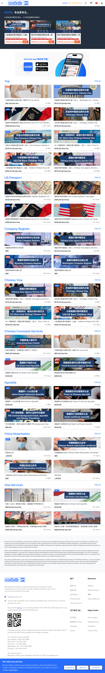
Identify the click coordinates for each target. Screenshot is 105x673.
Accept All (95, 667)
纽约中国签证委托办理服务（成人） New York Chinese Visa (68, 36)
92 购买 (97, 103)
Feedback (73, 626)
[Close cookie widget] (102, 661)
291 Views (47, 376)
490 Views (47, 507)
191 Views (47, 199)
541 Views (96, 199)
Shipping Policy (93, 622)
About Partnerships (95, 590)
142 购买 (97, 148)
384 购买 (97, 171)
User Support (93, 617)
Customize (69, 667)
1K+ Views (96, 222)
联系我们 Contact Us (77, 622)
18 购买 (97, 404)
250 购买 (48, 171)
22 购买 (97, 126)
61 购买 (48, 148)
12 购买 (48, 478)
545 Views (96, 273)
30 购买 (48, 103)
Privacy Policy (75, 599)
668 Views (47, 273)
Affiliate (90, 586)
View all (97, 81)
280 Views (96, 529)
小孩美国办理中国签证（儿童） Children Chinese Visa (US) (16, 36)
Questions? (74, 594)
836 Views (47, 427)
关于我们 (73, 617)
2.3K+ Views (46, 126)
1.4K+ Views (47, 353)
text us (19, 608)
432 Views (96, 478)
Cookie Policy (13, 670)
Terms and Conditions (78, 603)
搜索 (89, 594)
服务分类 (73, 590)
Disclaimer (91, 626)
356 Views (47, 251)
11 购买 (48, 404)
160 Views (47, 456)
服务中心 (73, 586)
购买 (25, 42)
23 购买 (97, 376)
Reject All (82, 667)
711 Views (96, 456)
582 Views (47, 529)
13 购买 (97, 427)
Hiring (72, 631)
